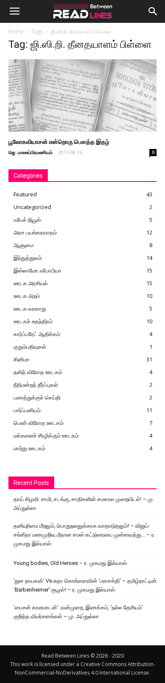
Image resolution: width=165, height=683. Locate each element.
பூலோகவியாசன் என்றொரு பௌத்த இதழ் (58, 141)
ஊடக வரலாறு (30, 308)
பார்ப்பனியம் (27, 410)
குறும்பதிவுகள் (30, 346)
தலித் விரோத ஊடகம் (38, 372)
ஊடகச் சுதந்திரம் (33, 321)
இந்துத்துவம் (28, 258)
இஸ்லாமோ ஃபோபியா (37, 270)
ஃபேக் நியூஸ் (27, 219)
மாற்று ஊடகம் (29, 448)
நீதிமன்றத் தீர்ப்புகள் (36, 384)
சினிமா (22, 359)
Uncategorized (32, 207)
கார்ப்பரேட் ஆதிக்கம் (37, 334)
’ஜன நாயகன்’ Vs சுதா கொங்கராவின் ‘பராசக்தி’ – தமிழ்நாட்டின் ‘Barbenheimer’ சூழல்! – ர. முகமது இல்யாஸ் (85, 585)
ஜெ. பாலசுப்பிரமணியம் (30, 152)
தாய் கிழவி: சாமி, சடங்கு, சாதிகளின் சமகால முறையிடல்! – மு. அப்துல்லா (84, 503)
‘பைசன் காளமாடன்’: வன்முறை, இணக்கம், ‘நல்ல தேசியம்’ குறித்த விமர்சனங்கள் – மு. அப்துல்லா (78, 612)
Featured (25, 194)
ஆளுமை (23, 245)
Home (15, 31)
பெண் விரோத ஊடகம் (38, 423)
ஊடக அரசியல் (31, 283)
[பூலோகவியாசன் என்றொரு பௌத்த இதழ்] (82, 95)
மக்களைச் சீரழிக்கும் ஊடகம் (46, 435)
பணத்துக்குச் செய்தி (37, 397)
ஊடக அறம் (27, 296)
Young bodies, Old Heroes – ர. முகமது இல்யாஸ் (70, 563)
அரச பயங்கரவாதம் (35, 232)
